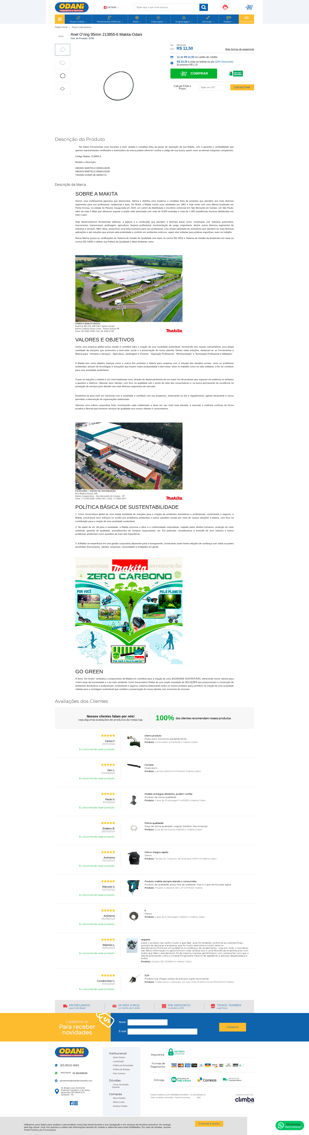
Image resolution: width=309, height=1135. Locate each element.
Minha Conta (118, 1102)
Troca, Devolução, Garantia (120, 1085)
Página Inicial (61, 27)
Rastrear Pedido (120, 1106)
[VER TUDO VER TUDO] (60, 19)
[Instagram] (76, 1103)
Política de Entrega (121, 1069)
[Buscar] (203, 7)
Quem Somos (119, 1057)
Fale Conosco (119, 1073)
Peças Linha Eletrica (81, 27)
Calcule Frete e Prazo (182, 87)
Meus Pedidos (119, 1098)
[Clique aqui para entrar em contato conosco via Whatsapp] (290, 1125)
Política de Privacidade (43, 1129)
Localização (118, 1061)
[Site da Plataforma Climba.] (244, 1098)
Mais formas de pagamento (239, 49)
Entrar (111, 7)
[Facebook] (72, 1103)
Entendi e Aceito (209, 1123)
